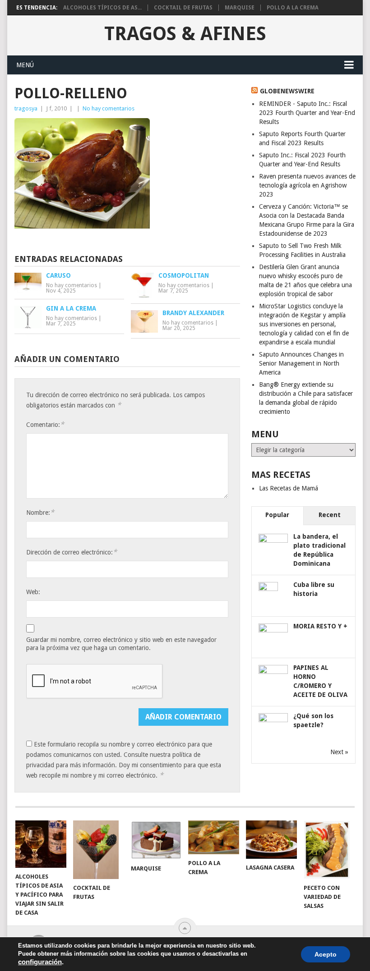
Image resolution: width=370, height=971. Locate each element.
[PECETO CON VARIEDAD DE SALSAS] (329, 849)
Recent (330, 514)
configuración (40, 962)
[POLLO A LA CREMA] (213, 837)
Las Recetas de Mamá (288, 488)
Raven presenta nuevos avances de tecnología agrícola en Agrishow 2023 (307, 185)
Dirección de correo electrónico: (71, 552)
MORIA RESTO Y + (320, 626)
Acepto (325, 954)
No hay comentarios (108, 108)
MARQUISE (239, 8)
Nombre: (40, 512)
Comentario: (45, 424)
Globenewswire (287, 91)
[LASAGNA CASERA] (271, 839)
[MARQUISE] (156, 840)
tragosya (25, 108)
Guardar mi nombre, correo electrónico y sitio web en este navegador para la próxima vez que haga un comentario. (121, 643)
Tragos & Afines (185, 33)
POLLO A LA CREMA (293, 8)
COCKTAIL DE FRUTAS (183, 8)
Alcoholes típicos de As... (102, 8)
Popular (277, 514)
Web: (33, 591)
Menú (25, 65)
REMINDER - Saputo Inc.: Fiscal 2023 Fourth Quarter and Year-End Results (307, 112)
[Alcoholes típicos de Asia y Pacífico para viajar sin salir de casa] (40, 844)
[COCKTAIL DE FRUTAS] (98, 849)
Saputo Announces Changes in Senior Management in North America (301, 363)
